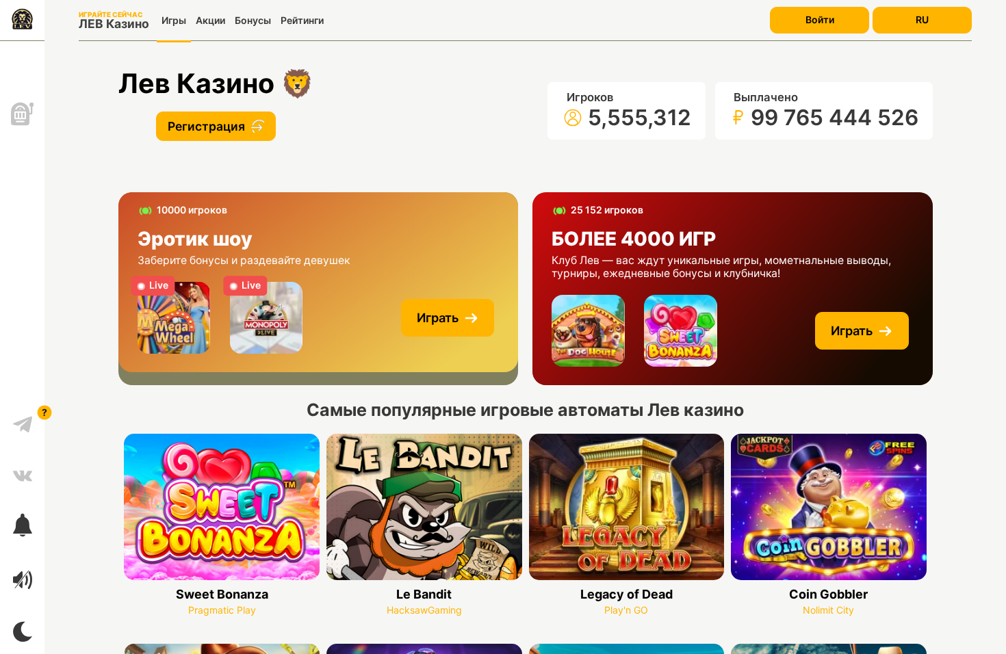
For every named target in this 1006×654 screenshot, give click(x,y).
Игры (174, 20)
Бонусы (253, 20)
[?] (22, 419)
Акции (210, 20)
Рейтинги (302, 20)
